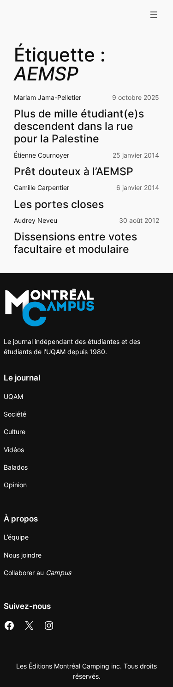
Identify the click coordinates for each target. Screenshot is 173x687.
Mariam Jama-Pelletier (47, 97)
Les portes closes (59, 204)
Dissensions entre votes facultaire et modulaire (75, 242)
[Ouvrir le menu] (153, 14)
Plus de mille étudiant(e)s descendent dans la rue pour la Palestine (79, 126)
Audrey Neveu (35, 220)
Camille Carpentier (41, 187)
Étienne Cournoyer (41, 155)
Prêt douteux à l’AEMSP (73, 171)
